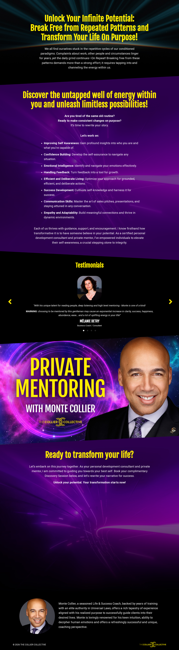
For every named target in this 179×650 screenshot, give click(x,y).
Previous (9, 301)
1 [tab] (83, 330)
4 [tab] (95, 330)
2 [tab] (87, 330)
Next (170, 301)
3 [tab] (91, 330)
